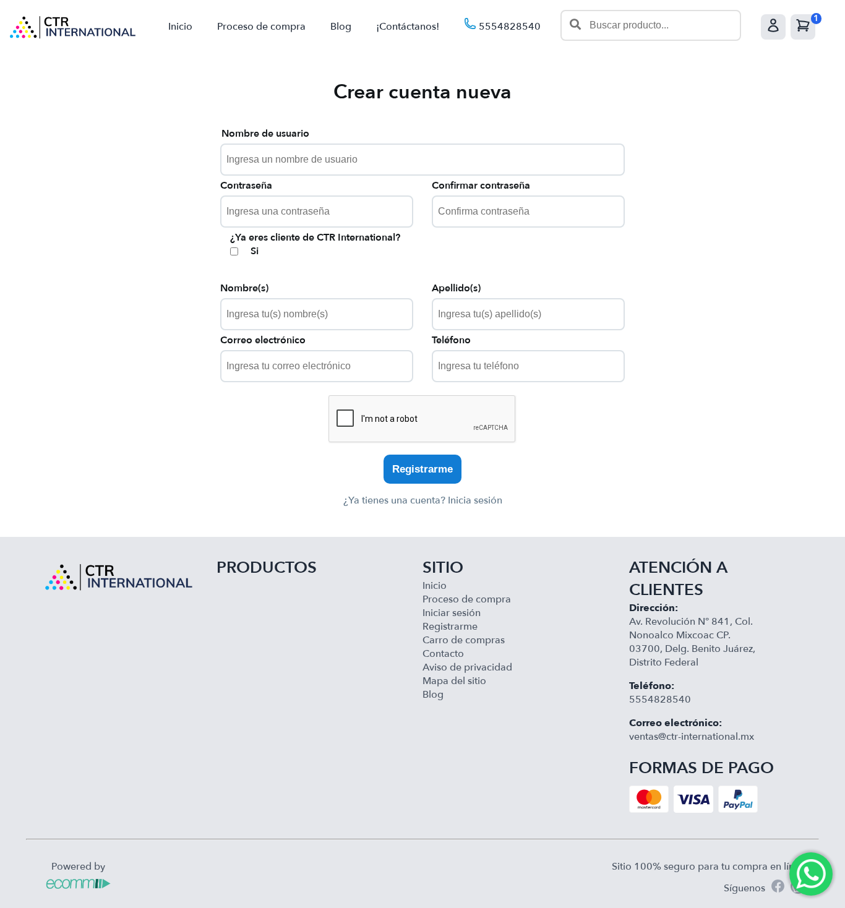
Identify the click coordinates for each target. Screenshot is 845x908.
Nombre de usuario (265, 133)
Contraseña (246, 185)
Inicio (180, 26)
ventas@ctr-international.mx (691, 736)
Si (255, 251)
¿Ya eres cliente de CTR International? (315, 237)
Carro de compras (463, 640)
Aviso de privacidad (467, 667)
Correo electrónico (263, 340)
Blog (340, 26)
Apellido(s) (456, 288)
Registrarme (422, 469)
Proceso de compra (261, 26)
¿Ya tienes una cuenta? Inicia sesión (422, 500)
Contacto (443, 654)
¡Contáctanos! (407, 26)
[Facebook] (778, 887)
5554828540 (508, 26)
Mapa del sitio (454, 681)
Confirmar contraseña (481, 185)
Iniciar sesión (451, 613)
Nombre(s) (244, 288)
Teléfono (451, 340)
